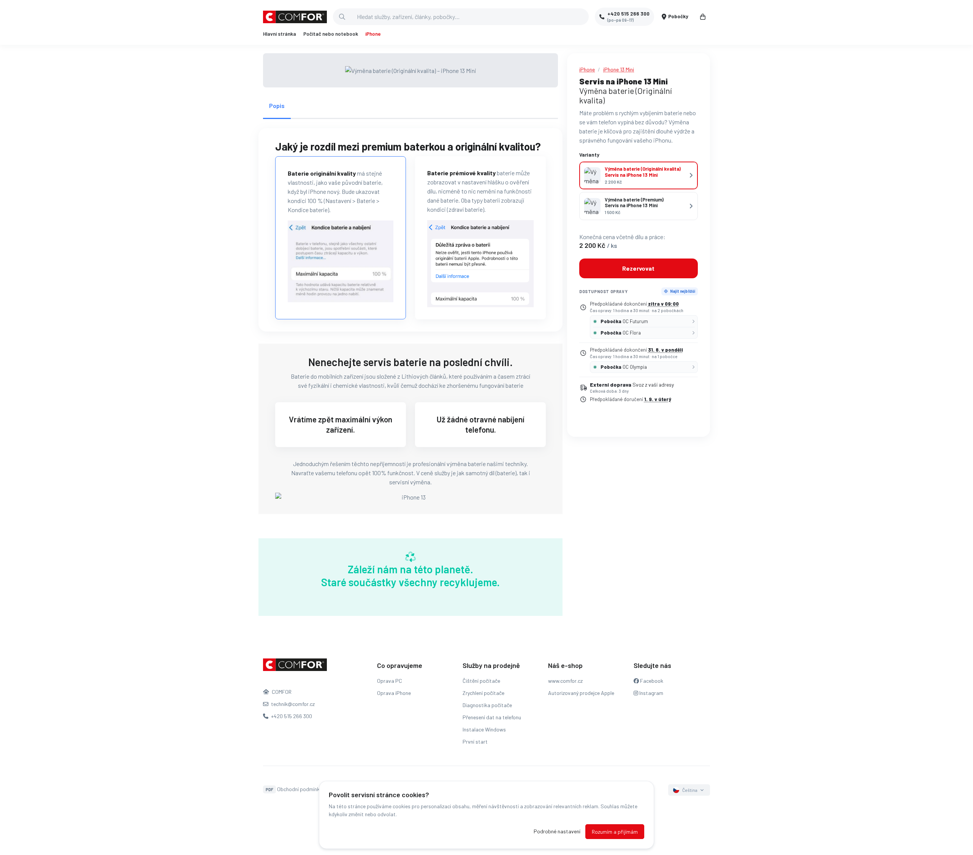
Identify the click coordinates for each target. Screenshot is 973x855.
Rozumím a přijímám (615, 831)
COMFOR (281, 691)
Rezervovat (638, 268)
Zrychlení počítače (483, 693)
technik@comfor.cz (292, 704)
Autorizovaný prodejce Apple (581, 693)
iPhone (373, 34)
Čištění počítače (481, 680)
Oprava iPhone (394, 693)
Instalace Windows (484, 729)
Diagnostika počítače (487, 705)
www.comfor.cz (565, 680)
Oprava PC (389, 680)
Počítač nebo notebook (330, 34)
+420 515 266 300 (291, 716)
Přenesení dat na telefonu (492, 717)
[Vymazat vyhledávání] (583, 16)
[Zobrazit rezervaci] (703, 17)
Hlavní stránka (279, 34)
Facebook (651, 680)
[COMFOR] (295, 17)
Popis (277, 105)
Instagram (650, 693)
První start (475, 741)
